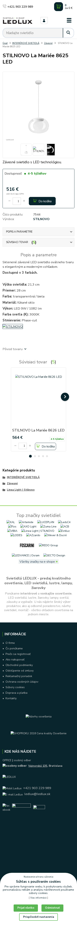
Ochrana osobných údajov (22, 682)
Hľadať (68, 33)
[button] (30, 456)
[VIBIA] (12, 531)
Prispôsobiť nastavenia (38, 917)
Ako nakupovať (15, 659)
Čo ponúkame (14, 648)
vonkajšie (47, 593)
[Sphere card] (39, 807)
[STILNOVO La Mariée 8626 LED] (38, 398)
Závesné (48, 43)
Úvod (5, 43)
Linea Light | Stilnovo (21, 490)
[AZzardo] (33, 535)
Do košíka (45, 201)
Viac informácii (38, 897)
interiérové (28, 593)
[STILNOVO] (13, 326)
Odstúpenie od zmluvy (20, 671)
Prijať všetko (25, 908)
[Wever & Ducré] (55, 535)
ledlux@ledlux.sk (37, 794)
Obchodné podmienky (19, 665)
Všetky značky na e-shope (37, 562)
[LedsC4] (64, 522)
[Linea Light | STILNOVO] (37, 531)
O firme (10, 643)
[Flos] (12, 526)
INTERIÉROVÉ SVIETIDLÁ (25, 43)
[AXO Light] (28, 526)
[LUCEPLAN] (45, 522)
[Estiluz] (64, 531)
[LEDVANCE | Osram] (25, 555)
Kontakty (11, 698)
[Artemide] (26, 522)
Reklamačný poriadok (19, 676)
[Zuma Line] (48, 526)
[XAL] (11, 522)
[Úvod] (18, 20)
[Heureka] (21, 807)
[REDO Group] (48, 545)
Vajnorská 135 (37, 766)
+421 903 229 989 (20, 7)
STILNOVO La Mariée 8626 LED (38, 430)
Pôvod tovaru (13, 349)
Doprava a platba (16, 693)
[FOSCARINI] (27, 545)
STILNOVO (41, 219)
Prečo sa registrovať (18, 654)
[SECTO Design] (54, 555)
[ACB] (64, 526)
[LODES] (16, 535)
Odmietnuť (52, 908)
